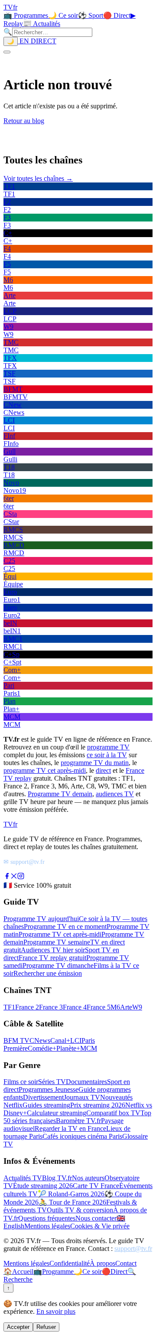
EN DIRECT (37, 41)
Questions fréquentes (46, 1218)
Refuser (46, 1327)
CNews (39, 1040)
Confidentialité (69, 1263)
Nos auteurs (88, 1178)
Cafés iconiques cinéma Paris (82, 1136)
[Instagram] (20, 877)
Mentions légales (47, 1226)
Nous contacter (96, 1218)
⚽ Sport (90, 15)
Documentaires (86, 1081)
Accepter (18, 1327)
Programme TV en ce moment (65, 926)
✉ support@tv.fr (24, 861)
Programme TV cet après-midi (60, 934)
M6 (115, 1007)
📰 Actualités (41, 23)
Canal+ (60, 1040)
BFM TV (16, 1040)
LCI (75, 1040)
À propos (102, 1263)
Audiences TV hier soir (53, 950)
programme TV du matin (95, 762)
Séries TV (52, 1081)
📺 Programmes (25, 15)
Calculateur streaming (56, 1113)
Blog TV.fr (57, 1178)
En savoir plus (55, 1311)
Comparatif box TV (113, 1113)
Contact (125, 1263)
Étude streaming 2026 (43, 1185)
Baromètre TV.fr (78, 1120)
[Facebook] (6, 877)
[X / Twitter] (13, 877)
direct (103, 770)
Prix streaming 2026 (97, 1105)
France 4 (75, 1007)
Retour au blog (23, 120)
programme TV (108, 747)
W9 (137, 1007)
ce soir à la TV (107, 755)
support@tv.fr (133, 1248)
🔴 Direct (116, 15)
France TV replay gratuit (52, 957)
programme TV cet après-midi (44, 770)
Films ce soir (20, 1081)
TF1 (9, 1007)
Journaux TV (82, 1097)
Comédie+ (42, 1048)
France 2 (27, 1007)
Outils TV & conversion (80, 1210)
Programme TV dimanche (58, 965)
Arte (126, 1007)
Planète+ (68, 1048)
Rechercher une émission (47, 973)
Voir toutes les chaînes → (38, 178)
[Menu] (6, 52)
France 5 (98, 1007)
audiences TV (115, 794)
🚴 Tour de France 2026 (72, 1202)
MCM (88, 1048)
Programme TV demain (60, 794)
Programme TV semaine (56, 942)
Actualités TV (22, 1178)
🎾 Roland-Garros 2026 (71, 1194)
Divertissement (43, 1097)
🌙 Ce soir (63, 15)
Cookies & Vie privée (100, 1226)
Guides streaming (46, 1105)
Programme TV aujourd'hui (41, 918)
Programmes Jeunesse (48, 1089)
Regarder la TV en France (70, 1128)
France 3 (51, 1007)
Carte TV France (96, 1185)
